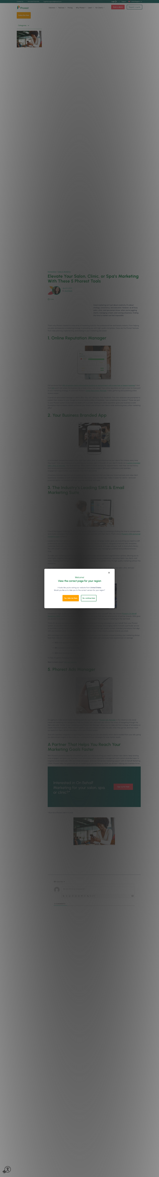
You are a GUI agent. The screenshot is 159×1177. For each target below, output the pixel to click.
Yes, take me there (70, 598)
